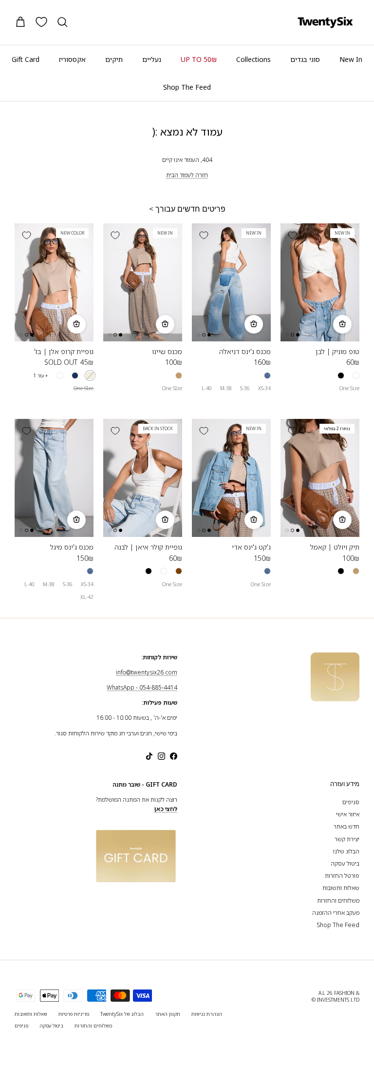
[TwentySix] (325, 22)
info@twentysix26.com (146, 672)
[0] (41, 22)
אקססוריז (72, 59)
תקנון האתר (167, 1013)
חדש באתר (346, 826)
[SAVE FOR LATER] (292, 235)
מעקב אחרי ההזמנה (335, 913)
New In (350, 59)
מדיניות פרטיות (73, 1013)
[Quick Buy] (342, 324)
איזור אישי (347, 814)
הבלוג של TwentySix (122, 1013)
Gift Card (25, 59)
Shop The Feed (187, 87)
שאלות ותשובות (340, 888)
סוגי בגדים (305, 59)
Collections (253, 59)
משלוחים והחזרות (338, 900)
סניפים (350, 802)
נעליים (151, 59)
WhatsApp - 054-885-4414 (142, 687)
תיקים (114, 59)
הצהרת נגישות (206, 1013)
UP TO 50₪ (199, 59)
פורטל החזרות (342, 875)
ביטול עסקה (345, 863)
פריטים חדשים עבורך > (187, 209)
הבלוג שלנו (346, 851)
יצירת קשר (347, 839)
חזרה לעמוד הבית (187, 175)
